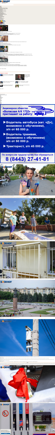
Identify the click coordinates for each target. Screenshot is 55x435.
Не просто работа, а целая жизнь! (46, 402)
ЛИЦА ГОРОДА (2, 12)
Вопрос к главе (1, 45)
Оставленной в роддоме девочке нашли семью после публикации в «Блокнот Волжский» (10, 33)
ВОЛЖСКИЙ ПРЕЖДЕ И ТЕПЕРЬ (4, 8)
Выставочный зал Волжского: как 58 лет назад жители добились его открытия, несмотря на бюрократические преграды (23, 363)
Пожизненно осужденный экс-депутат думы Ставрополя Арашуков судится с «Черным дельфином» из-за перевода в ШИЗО (12, 359)
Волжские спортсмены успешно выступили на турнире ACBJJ (41, 363)
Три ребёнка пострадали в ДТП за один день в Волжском (21, 356)
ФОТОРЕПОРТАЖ (2, 18)
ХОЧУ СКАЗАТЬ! (2, 19)
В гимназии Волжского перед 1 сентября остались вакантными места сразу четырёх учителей (9, 402)
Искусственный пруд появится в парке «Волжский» (6, 44)
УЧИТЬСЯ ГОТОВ (4, 21)
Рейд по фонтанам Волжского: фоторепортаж (5, 43)
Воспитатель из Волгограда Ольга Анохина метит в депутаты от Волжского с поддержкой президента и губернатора (13, 65)
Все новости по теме (2, 32)
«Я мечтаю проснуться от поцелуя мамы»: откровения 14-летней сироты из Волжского (10, 34)
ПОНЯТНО (5, 433)
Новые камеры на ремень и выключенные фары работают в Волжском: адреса (8, 356)
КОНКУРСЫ (1, 10)
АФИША (1, 7)
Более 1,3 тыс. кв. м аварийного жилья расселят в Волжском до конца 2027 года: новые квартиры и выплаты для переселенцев (14, 279)
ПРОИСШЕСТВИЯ (2, 16)
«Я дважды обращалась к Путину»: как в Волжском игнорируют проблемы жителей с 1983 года (33, 359)
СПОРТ (1, 17)
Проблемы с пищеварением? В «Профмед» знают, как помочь (33, 356)
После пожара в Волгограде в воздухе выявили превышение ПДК (25, 402)
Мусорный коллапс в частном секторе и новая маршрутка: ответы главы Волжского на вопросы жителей (12, 54)
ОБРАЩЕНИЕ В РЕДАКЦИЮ (3, 14)
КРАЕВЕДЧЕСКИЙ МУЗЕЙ (3, 11)
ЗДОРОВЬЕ (1, 9)
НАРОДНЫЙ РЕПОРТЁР (3, 13)
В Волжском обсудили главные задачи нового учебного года (23, 197)
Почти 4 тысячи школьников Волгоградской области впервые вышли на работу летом (8, 197)
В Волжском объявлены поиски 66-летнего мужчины (37, 402)
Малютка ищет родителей (3, 24)
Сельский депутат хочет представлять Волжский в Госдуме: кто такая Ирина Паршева (10, 64)
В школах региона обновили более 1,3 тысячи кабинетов (6, 363)
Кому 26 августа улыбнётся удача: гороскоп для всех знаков (48, 359)
